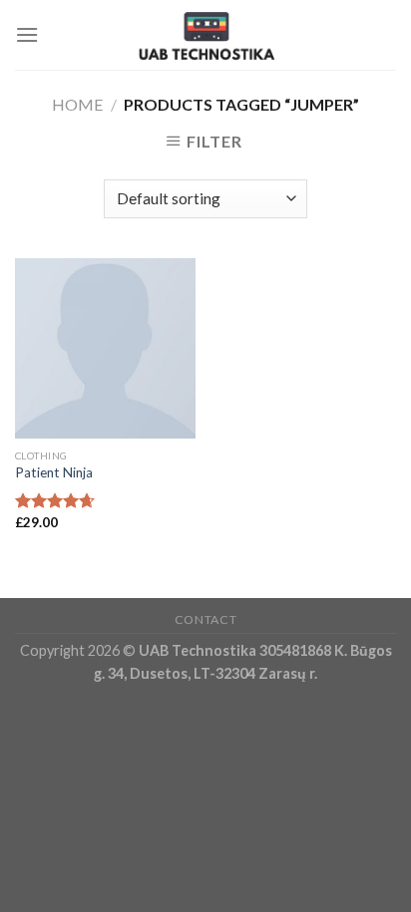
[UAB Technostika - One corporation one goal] (205, 35)
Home (77, 104)
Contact (205, 619)
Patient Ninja (54, 472)
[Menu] (27, 34)
